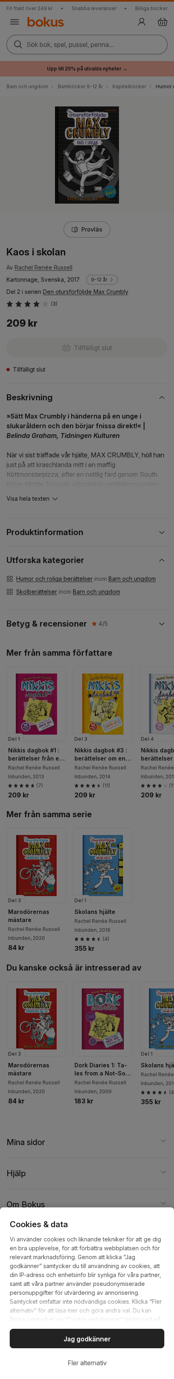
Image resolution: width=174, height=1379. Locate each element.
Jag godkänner (87, 1339)
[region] (87, 1293)
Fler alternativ (87, 1363)
